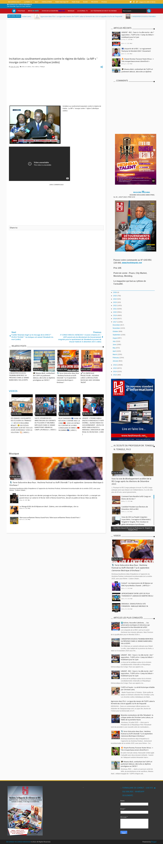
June (115, 344)
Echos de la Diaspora (53, 11)
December (116, 325)
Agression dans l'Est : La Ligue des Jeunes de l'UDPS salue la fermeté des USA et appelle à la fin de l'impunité (46, 17)
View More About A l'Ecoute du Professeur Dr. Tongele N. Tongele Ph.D (132, 529)
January (116, 361)
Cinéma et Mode (47, 2)
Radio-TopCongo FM (61, 2)
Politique (21, 11)
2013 (115, 375)
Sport (36, 2)
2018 (115, 319)
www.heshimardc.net (132, 263)
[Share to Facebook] (23, 414)
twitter (130, 2)
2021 (115, 309)
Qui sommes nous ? (14, 2)
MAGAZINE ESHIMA (141, 192)
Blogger (154, 842)
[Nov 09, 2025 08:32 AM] (92, 16)
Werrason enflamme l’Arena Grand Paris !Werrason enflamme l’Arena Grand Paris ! (49, 517)
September (117, 335)
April (114, 351)
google (137, 2)
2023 (115, 302)
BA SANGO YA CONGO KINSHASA (19, 4)
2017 (115, 322)
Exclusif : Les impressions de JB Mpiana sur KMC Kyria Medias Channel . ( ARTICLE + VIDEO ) (137, 585)
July (114, 341)
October (116, 331)
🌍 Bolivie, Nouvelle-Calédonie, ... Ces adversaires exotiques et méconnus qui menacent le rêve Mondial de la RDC (135, 625)
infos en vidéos (26, 66)
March (115, 354)
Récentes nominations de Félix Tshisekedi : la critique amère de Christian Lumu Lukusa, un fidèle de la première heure (137, 717)
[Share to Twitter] (26, 414)
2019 (115, 315)
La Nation (27, 2)
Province (104, 2)
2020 (115, 312)
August (115, 338)
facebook (133, 2)
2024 (115, 299)
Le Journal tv (82, 11)
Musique (71, 11)
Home (14, 11)
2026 (115, 292)
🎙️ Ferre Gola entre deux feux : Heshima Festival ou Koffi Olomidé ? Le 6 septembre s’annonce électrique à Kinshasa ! (137, 66)
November (116, 328)
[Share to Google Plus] (29, 414)
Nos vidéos (35, 66)
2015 (115, 368)
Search (149, 11)
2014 (115, 371)
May (114, 348)
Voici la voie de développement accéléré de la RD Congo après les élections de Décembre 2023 (131, 481)
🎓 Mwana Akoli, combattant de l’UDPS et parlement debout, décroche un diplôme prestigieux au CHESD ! (137, 56)
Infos (33, 11)
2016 (115, 365)
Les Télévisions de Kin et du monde (104, 11)
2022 (115, 305)
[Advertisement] (56, 39)
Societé (85, 2)
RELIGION (94, 2)
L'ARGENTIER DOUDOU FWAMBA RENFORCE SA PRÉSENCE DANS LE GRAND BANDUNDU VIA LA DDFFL (137, 641)
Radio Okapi (75, 2)
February (116, 358)
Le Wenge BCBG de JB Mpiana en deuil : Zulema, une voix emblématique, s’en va (48, 506)
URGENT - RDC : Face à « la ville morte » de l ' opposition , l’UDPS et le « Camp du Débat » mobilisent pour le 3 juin (137, 35)
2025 (115, 296)
